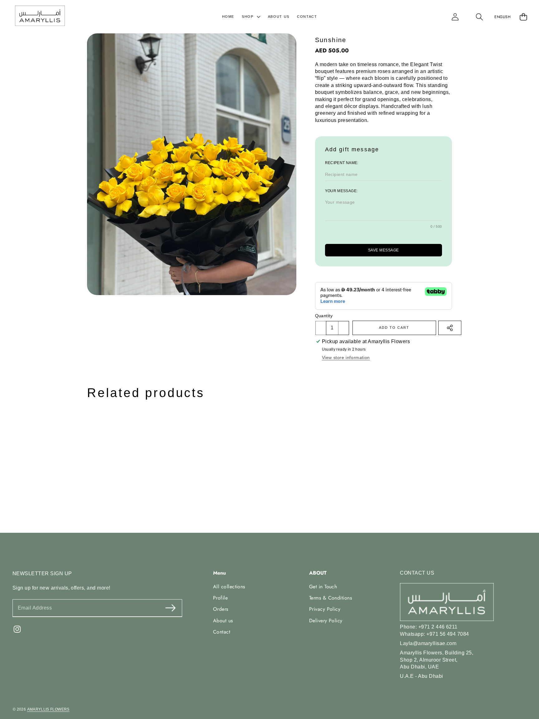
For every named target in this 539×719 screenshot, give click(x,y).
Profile (220, 597)
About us (223, 620)
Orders (220, 609)
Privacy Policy (325, 609)
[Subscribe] (170, 608)
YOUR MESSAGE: (341, 191)
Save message (383, 250)
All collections (229, 586)
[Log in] (455, 17)
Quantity (324, 315)
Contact (221, 631)
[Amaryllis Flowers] (39, 16)
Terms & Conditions (330, 597)
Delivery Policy (325, 620)
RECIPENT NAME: (341, 163)
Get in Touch (323, 586)
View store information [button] (346, 357)
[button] (479, 16)
